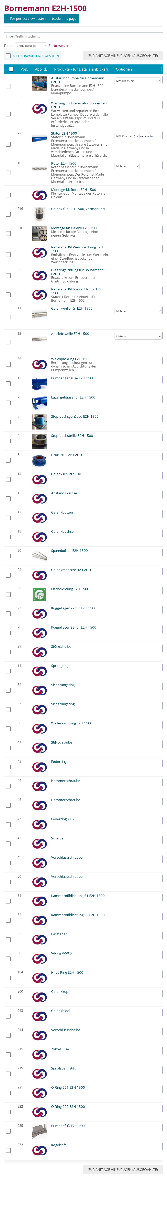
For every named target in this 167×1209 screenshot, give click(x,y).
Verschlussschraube (67, 857)
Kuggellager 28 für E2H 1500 (73, 627)
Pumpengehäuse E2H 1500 (72, 378)
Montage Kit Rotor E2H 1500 (73, 190)
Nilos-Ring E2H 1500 (67, 972)
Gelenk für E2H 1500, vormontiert (78, 209)
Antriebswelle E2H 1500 (70, 333)
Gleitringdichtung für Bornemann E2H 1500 (77, 272)
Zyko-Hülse (60, 1049)
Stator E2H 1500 (64, 133)
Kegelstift (58, 1145)
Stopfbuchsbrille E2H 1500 (72, 435)
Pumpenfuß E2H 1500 (68, 1126)
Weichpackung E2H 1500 (70, 359)
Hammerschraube (65, 781)
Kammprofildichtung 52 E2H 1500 (78, 915)
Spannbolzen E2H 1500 (69, 550)
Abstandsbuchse (64, 493)
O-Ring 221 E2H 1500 (68, 1087)
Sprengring (59, 666)
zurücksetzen (147, 136)
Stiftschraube (61, 742)
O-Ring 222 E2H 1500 (68, 1106)
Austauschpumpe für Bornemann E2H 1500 (77, 80)
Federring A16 (62, 819)
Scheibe (57, 838)
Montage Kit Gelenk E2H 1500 (74, 228)
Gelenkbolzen (62, 512)
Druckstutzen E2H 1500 (70, 455)
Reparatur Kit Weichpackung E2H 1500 (77, 249)
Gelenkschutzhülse (66, 474)
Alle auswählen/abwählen (36, 56)
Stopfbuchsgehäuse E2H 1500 (75, 416)
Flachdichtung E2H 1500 (70, 589)
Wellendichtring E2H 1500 (71, 723)
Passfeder (59, 934)
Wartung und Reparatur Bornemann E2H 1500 (79, 105)
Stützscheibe (61, 646)
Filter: (8, 46)
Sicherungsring (63, 685)
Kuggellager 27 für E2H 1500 (73, 608)
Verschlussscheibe (65, 1030)
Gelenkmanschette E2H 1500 (74, 570)
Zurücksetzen (59, 46)
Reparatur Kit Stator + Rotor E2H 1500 (76, 291)
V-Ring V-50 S (61, 953)
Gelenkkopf (60, 991)
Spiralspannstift (63, 1068)
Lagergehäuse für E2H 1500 (73, 397)
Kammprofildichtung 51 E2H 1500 (78, 896)
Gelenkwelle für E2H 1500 (71, 308)
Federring (59, 761)
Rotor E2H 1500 (63, 163)
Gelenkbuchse (62, 531)
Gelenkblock (61, 1011)
